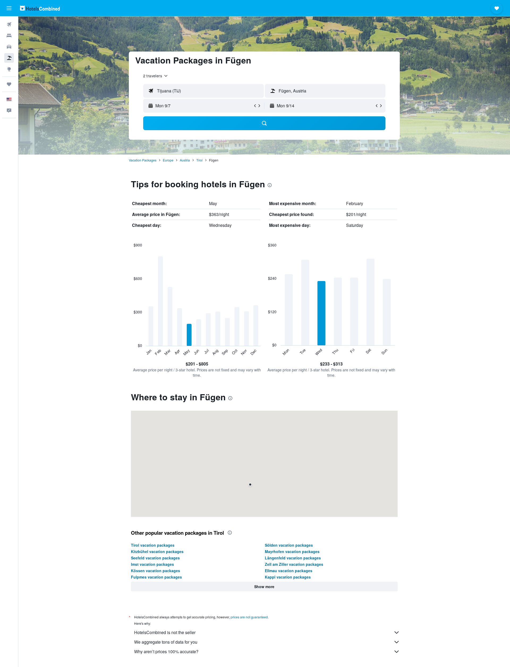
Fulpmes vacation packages (156, 577)
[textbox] (203, 91)
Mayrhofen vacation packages (292, 551)
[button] (9, 8)
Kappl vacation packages (288, 577)
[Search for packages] (9, 58)
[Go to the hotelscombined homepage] (40, 8)
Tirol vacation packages (153, 545)
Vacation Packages (142, 160)
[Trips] (9, 84)
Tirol (199, 160)
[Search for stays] (9, 35)
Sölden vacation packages (289, 545)
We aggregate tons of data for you (165, 642)
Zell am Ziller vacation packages (294, 564)
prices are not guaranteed (249, 617)
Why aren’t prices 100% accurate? (166, 651)
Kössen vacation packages (155, 570)
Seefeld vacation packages (155, 557)
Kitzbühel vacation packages (157, 551)
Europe (168, 160)
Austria (185, 160)
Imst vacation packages (152, 564)
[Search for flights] (9, 24)
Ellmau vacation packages (288, 570)
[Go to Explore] (9, 69)
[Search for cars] (9, 46)
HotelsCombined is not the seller (165, 632)
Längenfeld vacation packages (293, 557)
